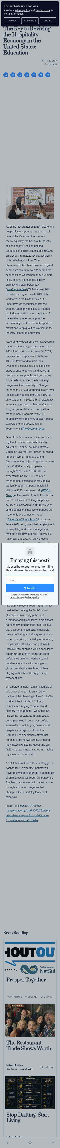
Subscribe (30, 588)
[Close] (55, 546)
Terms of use (16, 597)
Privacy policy (32, 597)
